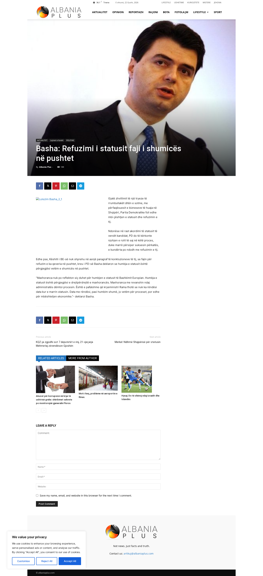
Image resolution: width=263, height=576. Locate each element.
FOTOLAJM (181, 12)
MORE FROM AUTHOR (82, 358)
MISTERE (207, 2)
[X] (47, 186)
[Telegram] (80, 186)
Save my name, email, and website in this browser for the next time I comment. (86, 495)
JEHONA (217, 2)
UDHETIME (179, 2)
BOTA (166, 12)
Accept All (70, 561)
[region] (46, 550)
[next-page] (44, 410)
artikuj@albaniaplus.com (139, 553)
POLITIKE (70, 140)
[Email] (72, 186)
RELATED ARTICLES (51, 358)
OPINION (118, 12)
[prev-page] (38, 410)
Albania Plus (45, 167)
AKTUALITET (99, 12)
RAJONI (153, 12)
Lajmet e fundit (56, 140)
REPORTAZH (136, 12)
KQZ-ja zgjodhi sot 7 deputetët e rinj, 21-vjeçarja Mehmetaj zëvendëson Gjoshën (64, 343)
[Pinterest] (56, 186)
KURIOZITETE (193, 2)
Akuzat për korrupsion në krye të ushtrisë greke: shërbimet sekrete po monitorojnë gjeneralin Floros (54, 400)
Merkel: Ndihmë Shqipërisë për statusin (137, 342)
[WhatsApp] (64, 186)
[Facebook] (39, 186)
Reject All (46, 561)
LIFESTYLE (166, 2)
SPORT (218, 12)
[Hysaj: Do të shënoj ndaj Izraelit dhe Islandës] (140, 379)
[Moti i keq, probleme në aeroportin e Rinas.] (98, 378)
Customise (23, 561)
